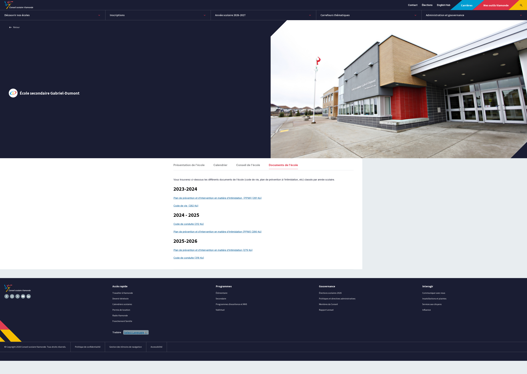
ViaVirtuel (220, 309)
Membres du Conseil (328, 304)
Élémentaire (221, 293)
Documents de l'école (283, 165)
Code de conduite (188, 224)
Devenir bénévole (120, 298)
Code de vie (185, 205)
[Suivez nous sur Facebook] (6, 296)
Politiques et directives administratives (337, 298)
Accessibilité (156, 346)
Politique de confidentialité (87, 346)
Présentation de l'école (189, 165)
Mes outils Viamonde (496, 6)
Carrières (467, 7)
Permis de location (121, 309)
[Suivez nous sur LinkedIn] (28, 296)
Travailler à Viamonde (122, 293)
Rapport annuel (326, 309)
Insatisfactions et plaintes (434, 298)
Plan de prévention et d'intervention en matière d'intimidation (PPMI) (217, 198)
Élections (427, 5)
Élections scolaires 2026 (330, 293)
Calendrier (220, 165)
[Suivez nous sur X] (17, 296)
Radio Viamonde (120, 315)
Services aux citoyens (432, 304)
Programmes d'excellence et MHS (231, 304)
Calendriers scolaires (122, 304)
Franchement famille (122, 321)
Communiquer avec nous (433, 293)
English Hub (443, 5)
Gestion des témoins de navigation (125, 346)
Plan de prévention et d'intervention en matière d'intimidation (213, 250)
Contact (412, 5)
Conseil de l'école (248, 165)
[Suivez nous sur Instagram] (12, 296)
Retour (14, 27)
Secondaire (221, 298)
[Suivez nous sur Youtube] (23, 296)
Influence (426, 309)
